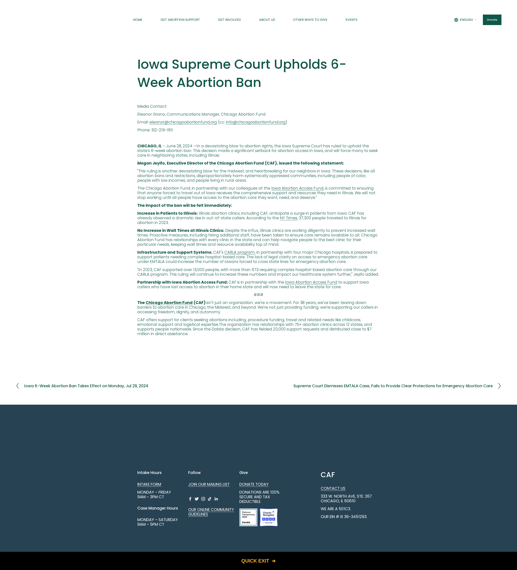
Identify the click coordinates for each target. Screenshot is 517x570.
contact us (333, 488)
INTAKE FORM (149, 484)
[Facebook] (190, 499)
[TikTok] (210, 499)
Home (137, 19)
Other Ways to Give (310, 19)
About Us (267, 19)
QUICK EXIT (255, 561)
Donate (492, 20)
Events (351, 19)
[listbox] (465, 20)
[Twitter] (197, 499)
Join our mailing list (209, 484)
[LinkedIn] (216, 499)
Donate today (254, 484)
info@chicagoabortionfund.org (256, 122)
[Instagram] (203, 499)
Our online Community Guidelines (211, 512)
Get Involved (229, 19)
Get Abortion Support (180, 19)
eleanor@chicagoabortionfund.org (183, 122)
